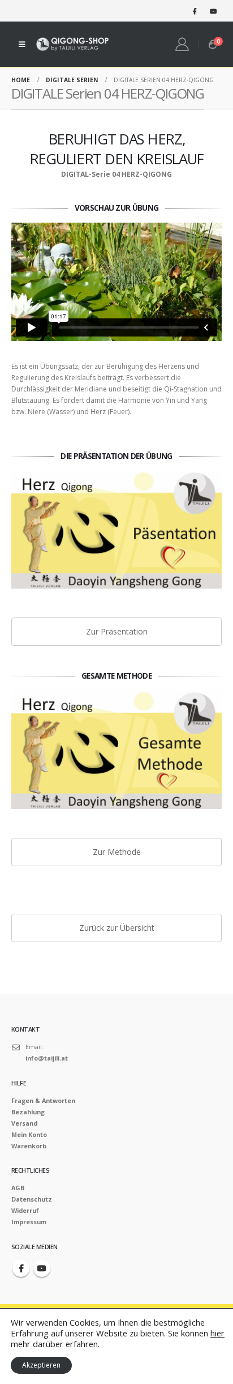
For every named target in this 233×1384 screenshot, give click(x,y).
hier (217, 1333)
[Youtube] (213, 11)
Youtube (41, 1268)
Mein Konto (29, 1134)
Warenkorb (28, 1146)
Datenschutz (31, 1199)
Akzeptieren (41, 1365)
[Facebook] (194, 11)
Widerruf (25, 1210)
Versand (24, 1123)
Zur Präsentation (117, 631)
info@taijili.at (46, 1058)
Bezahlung (28, 1112)
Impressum (28, 1221)
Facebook (20, 1268)
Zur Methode (117, 851)
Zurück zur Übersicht (116, 927)
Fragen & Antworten (43, 1100)
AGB (17, 1187)
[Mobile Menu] (21, 44)
